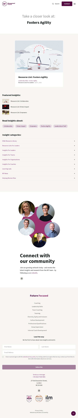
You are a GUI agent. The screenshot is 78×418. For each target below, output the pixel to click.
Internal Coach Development (37, 330)
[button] (74, 4)
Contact (67, 4)
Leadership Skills (23, 81)
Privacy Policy (39, 411)
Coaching (37, 303)
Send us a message (39, 375)
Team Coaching (37, 310)
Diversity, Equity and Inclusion (37, 317)
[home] (8, 4)
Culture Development (37, 320)
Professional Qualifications (37, 324)
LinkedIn (34, 273)
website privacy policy (29, 357)
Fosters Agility (33, 81)
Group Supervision (37, 327)
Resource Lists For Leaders (26, 83)
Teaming (37, 313)
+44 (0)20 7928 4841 (39, 377)
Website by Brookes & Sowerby (39, 412)
